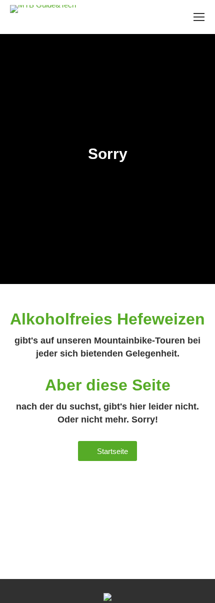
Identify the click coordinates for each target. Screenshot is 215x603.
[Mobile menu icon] (199, 17)
